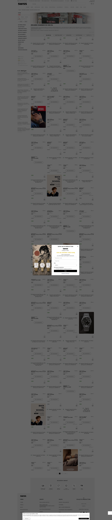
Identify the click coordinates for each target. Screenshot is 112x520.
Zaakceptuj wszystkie (83, 518)
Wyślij (65, 271)
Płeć (55, 263)
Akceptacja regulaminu (59, 267)
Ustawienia (26, 518)
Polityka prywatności (65, 273)
